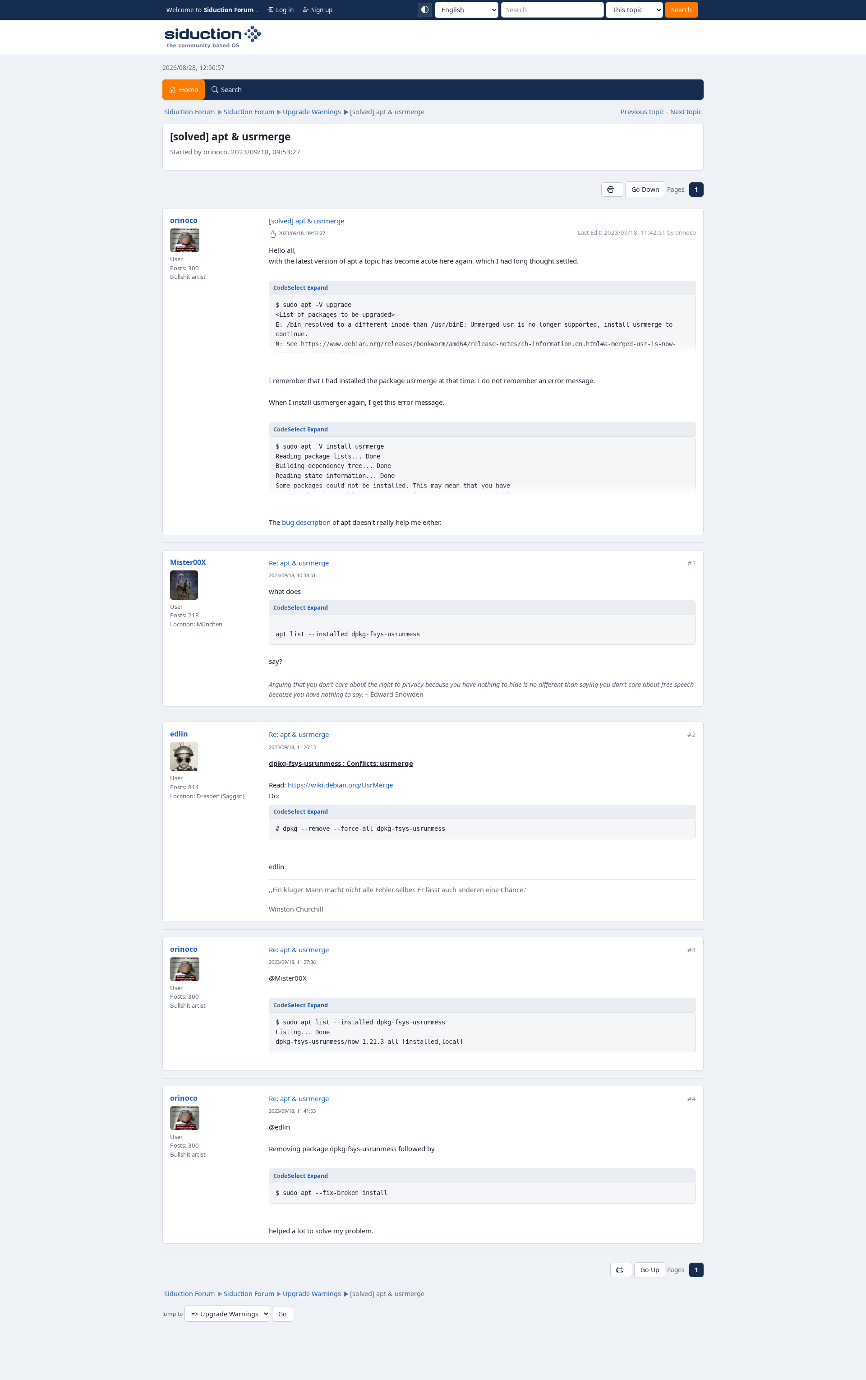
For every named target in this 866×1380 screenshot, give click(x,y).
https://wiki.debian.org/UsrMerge (340, 784)
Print (612, 189)
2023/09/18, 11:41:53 (292, 1110)
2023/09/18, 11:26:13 (292, 747)
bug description (306, 522)
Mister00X (188, 562)
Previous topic (642, 111)
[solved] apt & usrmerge (306, 220)
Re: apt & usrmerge (299, 562)
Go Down (645, 189)
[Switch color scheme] (425, 10)
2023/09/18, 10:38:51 (292, 575)
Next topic (686, 111)
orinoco (184, 220)
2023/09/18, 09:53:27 (301, 233)
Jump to (172, 1314)
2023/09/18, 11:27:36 (292, 962)
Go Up (649, 1269)
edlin (179, 734)
